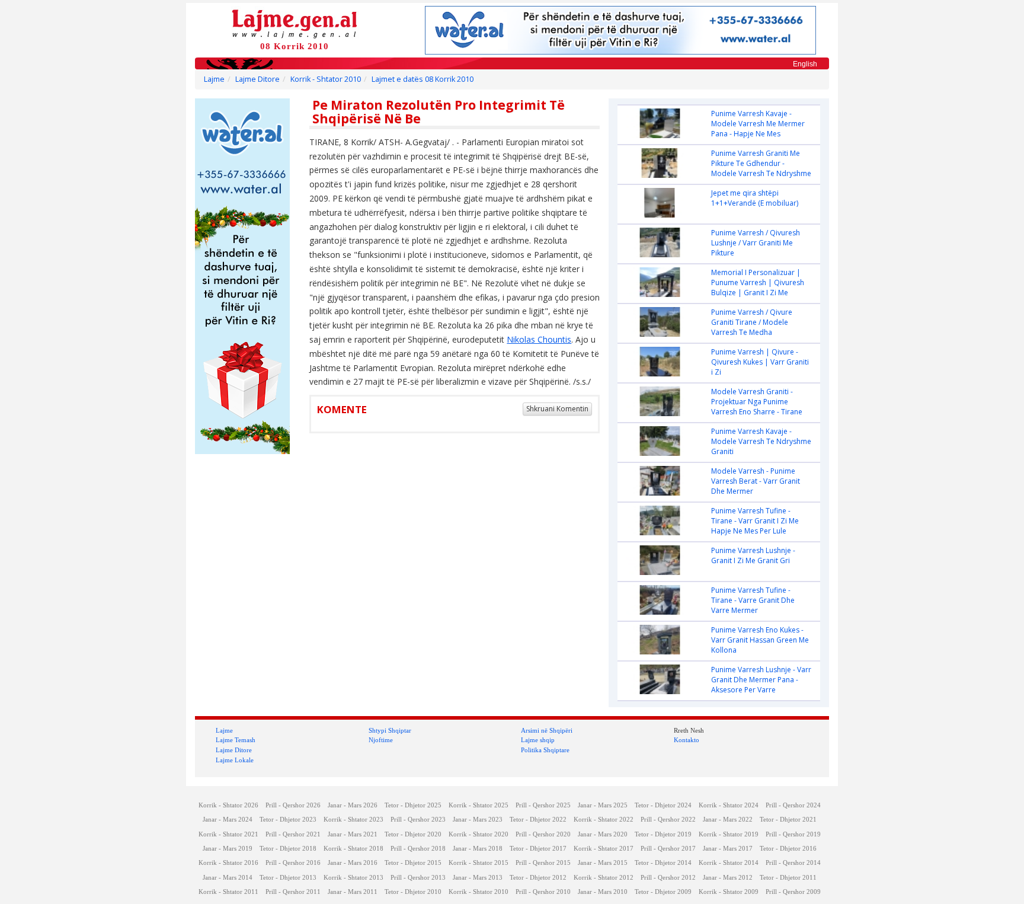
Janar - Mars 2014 (227, 877)
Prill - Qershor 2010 (543, 892)
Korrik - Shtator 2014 (729, 863)
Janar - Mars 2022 (728, 819)
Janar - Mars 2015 (603, 863)
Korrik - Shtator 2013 (353, 877)
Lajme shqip (538, 739)
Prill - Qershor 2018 (418, 848)
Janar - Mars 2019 (227, 848)
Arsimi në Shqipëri (546, 730)
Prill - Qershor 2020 (543, 834)
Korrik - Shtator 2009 (729, 892)
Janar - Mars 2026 (352, 805)
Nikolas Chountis (539, 339)
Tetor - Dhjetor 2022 (538, 819)
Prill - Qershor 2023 (418, 819)
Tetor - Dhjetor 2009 (663, 892)
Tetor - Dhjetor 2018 (288, 848)
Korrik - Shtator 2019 (729, 834)
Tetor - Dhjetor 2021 (788, 819)
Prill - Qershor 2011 (293, 892)
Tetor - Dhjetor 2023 (288, 819)
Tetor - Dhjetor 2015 (413, 863)
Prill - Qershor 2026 (293, 805)
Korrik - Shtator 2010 (325, 79)
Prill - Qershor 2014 (793, 863)
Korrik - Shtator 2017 (603, 848)
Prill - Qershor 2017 (668, 848)
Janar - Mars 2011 (352, 892)
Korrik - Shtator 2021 (228, 834)
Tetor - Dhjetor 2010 (413, 892)
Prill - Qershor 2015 (543, 863)
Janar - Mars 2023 (478, 819)
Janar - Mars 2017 (728, 848)
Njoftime (381, 739)
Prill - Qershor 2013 (418, 877)
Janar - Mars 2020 (603, 834)
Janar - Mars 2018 (478, 848)
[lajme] (294, 22)
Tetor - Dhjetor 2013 (288, 877)
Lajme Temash (235, 739)
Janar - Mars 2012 (728, 877)
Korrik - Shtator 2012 (603, 877)
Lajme (214, 79)
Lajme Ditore (257, 79)
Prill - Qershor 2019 (793, 834)
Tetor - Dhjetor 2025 (413, 805)
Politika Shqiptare (545, 749)
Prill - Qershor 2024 (793, 805)
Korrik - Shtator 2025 (478, 805)
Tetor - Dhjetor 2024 (663, 805)
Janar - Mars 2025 (603, 805)
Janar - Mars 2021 (352, 834)
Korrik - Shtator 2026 (228, 805)
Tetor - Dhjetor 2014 (663, 863)
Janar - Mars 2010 (603, 892)
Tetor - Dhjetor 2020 (413, 834)
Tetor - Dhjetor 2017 (538, 848)
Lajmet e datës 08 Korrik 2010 (422, 79)
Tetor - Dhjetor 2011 (788, 877)
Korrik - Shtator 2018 (353, 848)
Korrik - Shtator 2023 (353, 819)
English (805, 64)
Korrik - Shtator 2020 (478, 834)
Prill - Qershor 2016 (293, 863)
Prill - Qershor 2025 (543, 805)
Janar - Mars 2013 (478, 877)
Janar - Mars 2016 (352, 863)
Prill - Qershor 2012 (668, 877)
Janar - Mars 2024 (227, 819)
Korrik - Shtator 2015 (478, 863)
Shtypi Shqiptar (390, 730)
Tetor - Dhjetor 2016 (788, 848)
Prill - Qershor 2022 (668, 819)
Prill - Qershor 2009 (793, 892)
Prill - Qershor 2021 (293, 834)
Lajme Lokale (235, 760)
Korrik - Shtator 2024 (729, 805)
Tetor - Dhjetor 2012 (538, 877)
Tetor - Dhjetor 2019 (663, 834)
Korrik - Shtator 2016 (228, 863)
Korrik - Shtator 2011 (228, 892)
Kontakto (686, 739)
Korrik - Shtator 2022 (603, 819)
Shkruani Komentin (557, 409)
